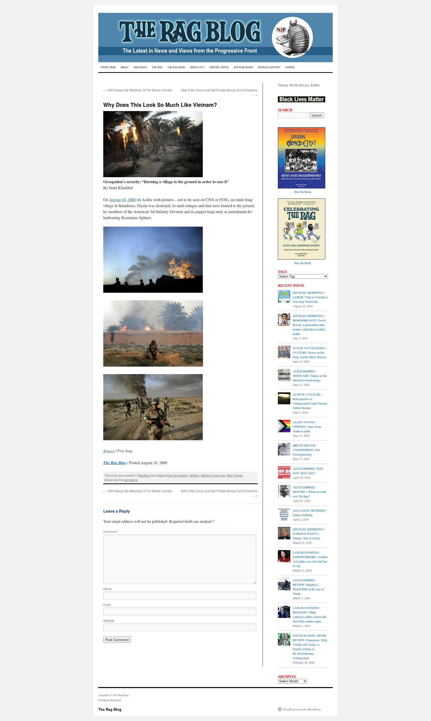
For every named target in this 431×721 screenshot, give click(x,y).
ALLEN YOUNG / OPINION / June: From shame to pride (307, 426)
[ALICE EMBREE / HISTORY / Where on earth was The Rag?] (284, 491)
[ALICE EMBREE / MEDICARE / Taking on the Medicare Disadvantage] (284, 375)
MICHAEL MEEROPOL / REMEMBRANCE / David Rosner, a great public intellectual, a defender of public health (309, 325)
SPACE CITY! (197, 67)
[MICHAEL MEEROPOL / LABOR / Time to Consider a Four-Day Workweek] (284, 297)
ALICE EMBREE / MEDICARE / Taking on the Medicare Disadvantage (310, 375)
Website (108, 620)
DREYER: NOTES (219, 67)
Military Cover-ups (213, 475)
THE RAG (157, 67)
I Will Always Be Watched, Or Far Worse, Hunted (137, 90)
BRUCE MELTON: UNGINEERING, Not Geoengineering (306, 449)
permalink (130, 480)
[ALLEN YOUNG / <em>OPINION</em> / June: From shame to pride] (284, 426)
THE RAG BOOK (176, 67)
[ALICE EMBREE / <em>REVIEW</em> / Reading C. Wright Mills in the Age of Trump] (284, 584)
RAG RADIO (140, 67)
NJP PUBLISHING (243, 67)
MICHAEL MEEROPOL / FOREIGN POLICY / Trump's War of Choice (309, 533)
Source (108, 450)
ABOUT (125, 67)
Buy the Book (303, 192)
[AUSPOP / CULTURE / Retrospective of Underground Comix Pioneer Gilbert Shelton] (284, 399)
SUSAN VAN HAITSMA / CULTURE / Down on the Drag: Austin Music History (309, 352)
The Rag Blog (109, 709)
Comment (110, 531)
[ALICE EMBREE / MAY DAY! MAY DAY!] (284, 473)
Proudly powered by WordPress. (302, 709)
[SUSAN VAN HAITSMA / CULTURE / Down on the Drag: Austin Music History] (284, 352)
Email (107, 604)
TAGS (282, 272)
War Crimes (235, 475)
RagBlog (144, 475)
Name (107, 588)
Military (194, 475)
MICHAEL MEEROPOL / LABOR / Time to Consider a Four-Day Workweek (310, 296)
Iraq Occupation (177, 475)
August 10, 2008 (122, 199)
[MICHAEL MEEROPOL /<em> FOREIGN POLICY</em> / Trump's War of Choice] (284, 533)
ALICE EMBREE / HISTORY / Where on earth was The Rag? (309, 491)
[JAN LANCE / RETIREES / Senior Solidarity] (284, 515)
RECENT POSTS (291, 286)
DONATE (290, 67)
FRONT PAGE (108, 67)
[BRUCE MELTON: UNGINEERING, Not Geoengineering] (284, 449)
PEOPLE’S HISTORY (269, 67)
